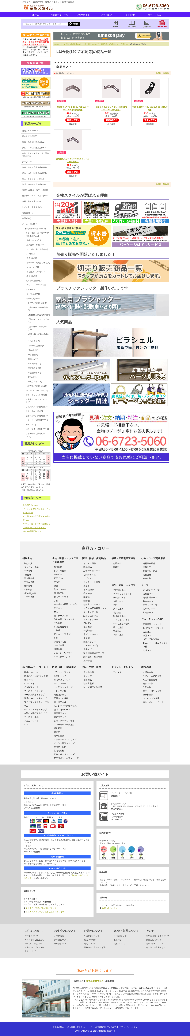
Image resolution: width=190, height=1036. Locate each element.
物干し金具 (59, 735)
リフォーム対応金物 (152, 676)
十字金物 (28, 571)
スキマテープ (149, 609)
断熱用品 (87, 567)
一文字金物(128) (35, 381)
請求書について (61, 940)
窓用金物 (58, 567)
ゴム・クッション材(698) (36, 395)
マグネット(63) (32, 267)
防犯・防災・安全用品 (123, 585)
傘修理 (86, 638)
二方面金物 (29, 582)
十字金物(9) (33, 355)
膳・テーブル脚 (61, 615)
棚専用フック (60, 717)
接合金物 (58, 623)
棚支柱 (57, 732)
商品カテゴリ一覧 (59, 14)
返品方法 (117, 940)
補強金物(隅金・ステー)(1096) (35, 190)
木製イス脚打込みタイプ (35, 713)
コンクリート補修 (91, 582)
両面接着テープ (150, 597)
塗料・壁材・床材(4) (34, 411)
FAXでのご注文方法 (33, 943)
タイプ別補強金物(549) (37, 303)
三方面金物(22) (34, 363)
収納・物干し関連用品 (64, 667)
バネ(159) (30, 254)
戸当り (57, 582)
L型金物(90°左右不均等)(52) (38, 308)
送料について (30, 951)
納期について (90, 943)
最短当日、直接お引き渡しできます (41, 908)
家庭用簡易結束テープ (93, 653)
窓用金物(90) (31, 258)
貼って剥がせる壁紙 (92, 687)
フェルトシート (31, 721)
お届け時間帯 (90, 940)
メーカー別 (64, 44)
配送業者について (91, 936)
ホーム (35, 14)
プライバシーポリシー (129, 1027)
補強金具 (112, 44)
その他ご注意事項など (155, 947)
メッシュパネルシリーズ (65, 739)
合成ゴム (147, 650)
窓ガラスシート (90, 634)
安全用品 (117, 631)
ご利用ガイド (83, 14)
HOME (56, 44)
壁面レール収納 (61, 698)
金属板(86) (26, 218)
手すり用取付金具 (121, 624)
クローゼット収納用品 (64, 724)
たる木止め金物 (150, 680)
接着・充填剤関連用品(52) (33, 142)
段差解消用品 (119, 616)
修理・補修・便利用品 (94, 558)
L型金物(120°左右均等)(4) (39, 315)
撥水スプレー (60, 593)
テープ (144, 585)
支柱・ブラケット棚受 (64, 721)
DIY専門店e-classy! (31, 505)
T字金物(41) (33, 377)
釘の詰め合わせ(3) (34, 280)
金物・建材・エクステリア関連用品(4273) (37, 234)
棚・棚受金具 (60, 702)
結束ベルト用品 (150, 571)
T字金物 (28, 589)
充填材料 (117, 563)
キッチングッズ (90, 612)
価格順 (158, 73)
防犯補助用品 (119, 590)
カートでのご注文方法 (34, 940)
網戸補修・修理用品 (92, 657)
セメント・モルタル (122, 667)
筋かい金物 (148, 683)
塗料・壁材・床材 (91, 667)
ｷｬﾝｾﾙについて (120, 936)
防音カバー (148, 594)
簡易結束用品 (149, 563)
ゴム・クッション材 (152, 619)
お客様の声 (107, 14)
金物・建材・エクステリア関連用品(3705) (35, 154)
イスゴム (28, 724)
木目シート (118, 601)
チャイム (58, 574)
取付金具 (28, 563)
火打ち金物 (148, 672)
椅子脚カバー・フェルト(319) (36, 400)
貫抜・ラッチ (60, 589)
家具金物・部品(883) (35, 245)
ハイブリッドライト (122, 594)
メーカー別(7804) (29, 224)
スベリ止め (118, 609)
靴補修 (86, 597)
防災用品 (117, 612)
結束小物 (147, 578)
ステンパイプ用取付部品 (65, 706)
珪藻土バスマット (91, 604)
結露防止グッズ (90, 616)
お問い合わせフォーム (111, 908)
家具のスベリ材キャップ (35, 698)
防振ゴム (147, 632)
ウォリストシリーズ (63, 687)
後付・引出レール (62, 709)
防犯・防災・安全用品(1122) (34, 167)
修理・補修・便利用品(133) (37, 429)
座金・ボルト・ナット (153, 702)
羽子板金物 (148, 694)
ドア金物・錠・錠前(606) (37, 249)
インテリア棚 (60, 691)
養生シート (148, 601)
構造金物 (146, 667)
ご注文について (31, 936)
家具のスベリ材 (31, 672)
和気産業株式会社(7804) (35, 228)
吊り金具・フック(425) (36, 272)
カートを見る (154, 14)
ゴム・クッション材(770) (33, 179)
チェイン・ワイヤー (63, 653)
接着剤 (116, 567)
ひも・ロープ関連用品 (153, 558)
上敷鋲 (57, 630)
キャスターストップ (33, 691)
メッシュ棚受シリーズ (64, 743)
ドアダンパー (60, 578)
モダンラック (60, 676)
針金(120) (30, 289)
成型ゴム (147, 635)
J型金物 (27, 574)
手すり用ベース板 (121, 620)
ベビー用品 (118, 635)
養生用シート (119, 597)
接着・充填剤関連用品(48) (37, 416)
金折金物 (28, 586)
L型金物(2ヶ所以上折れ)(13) (38, 335)
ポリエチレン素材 (151, 639)
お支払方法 (59, 936)
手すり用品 (118, 627)
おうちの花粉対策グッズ (94, 608)
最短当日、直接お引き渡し (95, 947)
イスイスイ (29, 683)
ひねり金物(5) (34, 341)
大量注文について (154, 940)
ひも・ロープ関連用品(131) (37, 420)
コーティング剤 (90, 645)
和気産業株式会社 (75, 44)
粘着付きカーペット (92, 571)
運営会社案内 (58, 1027)
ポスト (57, 612)
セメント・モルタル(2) (32, 207)
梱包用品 (147, 567)
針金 (56, 638)
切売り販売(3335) (29, 136)
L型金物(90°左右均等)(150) (37, 327)
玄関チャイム (89, 574)
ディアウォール (61, 683)
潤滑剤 (86, 601)
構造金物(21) (27, 213)
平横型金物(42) (34, 373)
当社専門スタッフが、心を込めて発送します (45, 912)
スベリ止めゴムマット (153, 628)
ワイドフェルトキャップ (35, 709)
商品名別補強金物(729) (37, 386)
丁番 (56, 600)
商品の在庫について (154, 943)
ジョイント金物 (31, 567)
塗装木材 (87, 627)
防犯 (115, 605)
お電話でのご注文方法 (34, 947)
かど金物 (147, 687)
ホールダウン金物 (151, 698)
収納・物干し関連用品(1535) (35, 434)
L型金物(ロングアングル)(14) (38, 320)
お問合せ (130, 14)
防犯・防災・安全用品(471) (37, 407)
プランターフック (62, 672)
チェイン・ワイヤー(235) (37, 390)
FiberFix (87, 623)
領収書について (61, 943)
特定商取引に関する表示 (106, 1027)
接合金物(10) (31, 276)
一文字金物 (29, 597)
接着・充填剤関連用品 (123, 558)
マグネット (59, 608)
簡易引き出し (60, 694)
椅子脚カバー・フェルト (36, 667)
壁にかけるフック (62, 680)
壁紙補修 (87, 593)
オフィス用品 (89, 563)
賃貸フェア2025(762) (31, 131)
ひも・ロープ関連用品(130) (34, 148)
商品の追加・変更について (157, 936)
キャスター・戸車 (62, 656)
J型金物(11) (33, 359)
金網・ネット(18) (33, 240)
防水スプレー (89, 642)
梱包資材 (147, 574)
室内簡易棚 (59, 750)
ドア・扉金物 (60, 570)
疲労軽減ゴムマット (152, 624)
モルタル (117, 672)
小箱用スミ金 (60, 641)
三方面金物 (29, 578)
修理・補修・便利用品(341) (34, 184)
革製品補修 (88, 589)
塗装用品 (87, 680)
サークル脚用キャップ (34, 694)
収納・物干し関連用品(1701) (34, 173)
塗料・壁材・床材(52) (31, 201)
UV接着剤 (87, 630)
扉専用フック (60, 713)
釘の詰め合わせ (61, 627)
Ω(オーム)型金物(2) (36, 346)
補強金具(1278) (32, 298)
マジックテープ (150, 605)
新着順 (166, 73)
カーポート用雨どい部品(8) (38, 263)
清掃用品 (87, 660)
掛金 (56, 585)
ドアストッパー (90, 619)
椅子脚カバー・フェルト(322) (35, 196)
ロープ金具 (59, 645)
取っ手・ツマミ (61, 597)
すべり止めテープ (151, 590)
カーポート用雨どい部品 (65, 604)
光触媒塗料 (88, 672)
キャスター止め (31, 717)
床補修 (86, 586)
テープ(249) (27, 162)
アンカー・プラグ (62, 634)
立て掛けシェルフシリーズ (66, 758)
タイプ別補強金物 (122, 44)
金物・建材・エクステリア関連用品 (95, 44)
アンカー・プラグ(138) (36, 285)
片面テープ (148, 612)
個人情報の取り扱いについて (79, 1027)
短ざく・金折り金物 (152, 691)
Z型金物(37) (33, 350)
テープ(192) (31, 425)
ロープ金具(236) (33, 294)
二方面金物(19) (34, 368)
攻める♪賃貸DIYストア (33, 531)
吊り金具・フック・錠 (64, 619)
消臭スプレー (89, 649)
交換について (119, 943)
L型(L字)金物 (30, 593)
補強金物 (27, 558)
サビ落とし (88, 578)
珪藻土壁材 (88, 683)
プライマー (88, 676)
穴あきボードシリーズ (64, 754)
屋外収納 (58, 728)
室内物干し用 (60, 747)
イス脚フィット (31, 687)
